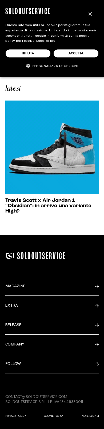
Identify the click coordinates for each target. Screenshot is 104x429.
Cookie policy (53, 416)
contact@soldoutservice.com (36, 396)
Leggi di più (45, 41)
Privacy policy (15, 416)
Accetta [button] (76, 53)
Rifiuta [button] (28, 53)
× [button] (90, 14)
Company (14, 345)
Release (13, 325)
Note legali (90, 416)
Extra (11, 306)
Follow (13, 364)
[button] (52, 66)
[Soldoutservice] (9, 255)
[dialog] (52, 38)
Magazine (15, 286)
